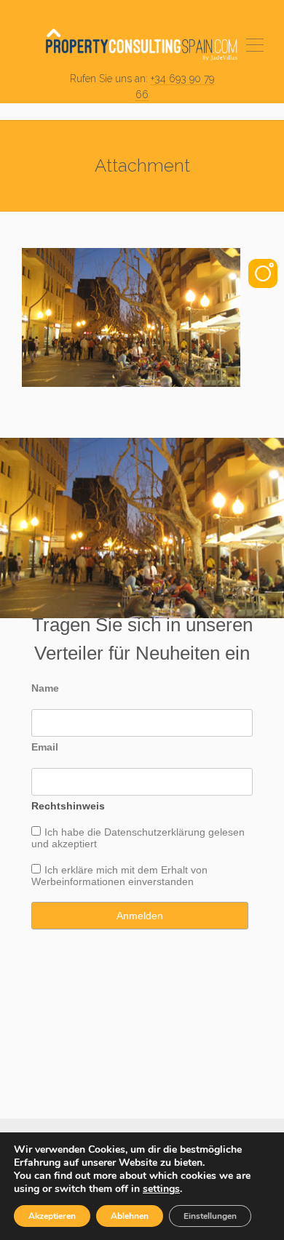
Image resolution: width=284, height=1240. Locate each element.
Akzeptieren (52, 1216)
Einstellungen (210, 1216)
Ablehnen (130, 1216)
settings (161, 1189)
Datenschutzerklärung (154, 832)
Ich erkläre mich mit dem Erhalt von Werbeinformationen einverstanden (119, 875)
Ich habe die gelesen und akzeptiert (138, 837)
